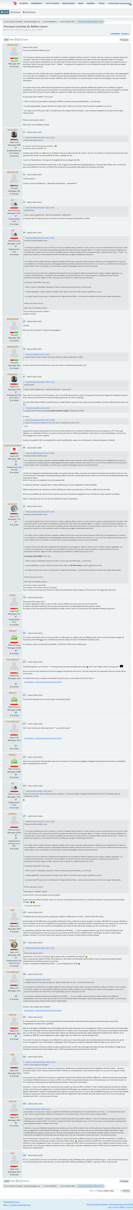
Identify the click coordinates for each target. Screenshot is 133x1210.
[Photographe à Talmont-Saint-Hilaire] (16, 684)
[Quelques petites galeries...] (16, 651)
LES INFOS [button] (23, 3)
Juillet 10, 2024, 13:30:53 (34, 321)
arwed (12, 595)
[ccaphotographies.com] (16, 464)
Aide (109, 1207)
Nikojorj (12, 630)
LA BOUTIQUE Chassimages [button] (119, 3)
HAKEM (12, 940)
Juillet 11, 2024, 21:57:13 (35, 695)
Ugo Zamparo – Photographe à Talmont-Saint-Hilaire (43, 682)
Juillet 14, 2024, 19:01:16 (35, 942)
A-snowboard (12, 659)
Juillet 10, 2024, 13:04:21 (34, 132)
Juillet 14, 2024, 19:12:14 (35, 974)
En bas (6, 39)
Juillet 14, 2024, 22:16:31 (35, 1017)
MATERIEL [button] (91, 3)
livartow (12, 1014)
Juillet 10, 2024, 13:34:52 (34, 349)
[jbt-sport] (16, 838)
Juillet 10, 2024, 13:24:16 (34, 202)
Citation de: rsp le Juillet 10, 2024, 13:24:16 (38, 354)
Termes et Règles (119, 1207)
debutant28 (12, 44)
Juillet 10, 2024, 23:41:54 (35, 633)
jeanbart (13, 813)
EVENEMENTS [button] (36, 3)
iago (12, 909)
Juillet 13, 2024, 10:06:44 (35, 816)
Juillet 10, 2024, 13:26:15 (34, 232)
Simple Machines (24, 1205)
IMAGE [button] (81, 3)
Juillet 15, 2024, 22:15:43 (35, 1155)
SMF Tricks (15, 1202)
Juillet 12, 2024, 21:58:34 (35, 785)
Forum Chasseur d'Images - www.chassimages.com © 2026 (110, 1204)
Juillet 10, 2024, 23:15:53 (35, 597)
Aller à (92, 1191)
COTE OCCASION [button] (52, 3)
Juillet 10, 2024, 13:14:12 (34, 174)
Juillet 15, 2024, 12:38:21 (35, 1103)
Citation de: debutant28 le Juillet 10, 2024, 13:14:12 (40, 207)
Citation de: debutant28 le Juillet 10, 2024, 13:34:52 (40, 420)
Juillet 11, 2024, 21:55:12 (35, 662)
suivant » (125, 33)
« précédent (115, 33)
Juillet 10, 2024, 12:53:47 (30, 47)
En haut (6, 1181)
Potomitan (13, 129)
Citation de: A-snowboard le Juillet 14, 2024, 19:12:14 (40, 1062)
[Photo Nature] (16, 1036)
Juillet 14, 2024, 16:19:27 (35, 912)
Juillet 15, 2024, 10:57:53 (35, 1056)
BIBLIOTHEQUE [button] (68, 3)
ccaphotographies (12, 445)
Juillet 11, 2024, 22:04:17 (35, 757)
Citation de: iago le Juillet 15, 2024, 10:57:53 (38, 1109)
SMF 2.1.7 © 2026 (10, 1205)
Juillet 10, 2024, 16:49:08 (34, 447)
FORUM (101, 3)
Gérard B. (12, 503)
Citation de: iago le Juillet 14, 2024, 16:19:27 (38, 979)
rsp (12, 199)
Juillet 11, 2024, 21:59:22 (35, 724)
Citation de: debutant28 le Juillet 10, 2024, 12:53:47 (40, 137)
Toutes (25, 39)
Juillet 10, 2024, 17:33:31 (34, 506)
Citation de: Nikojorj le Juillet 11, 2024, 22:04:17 (39, 791)
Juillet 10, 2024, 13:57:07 (34, 376)
